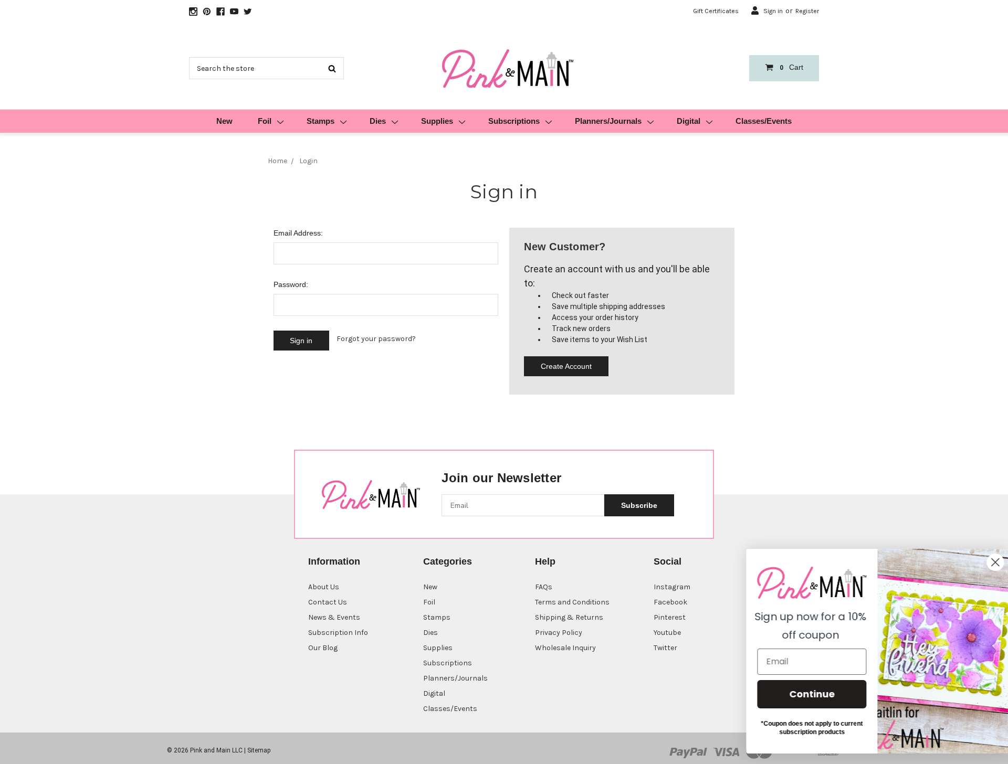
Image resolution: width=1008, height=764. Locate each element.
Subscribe (639, 505)
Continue (801, 694)
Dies (378, 120)
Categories (447, 561)
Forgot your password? (376, 338)
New (224, 120)
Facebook (670, 602)
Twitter (665, 647)
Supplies (437, 120)
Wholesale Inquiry (565, 647)
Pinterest (670, 617)
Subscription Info (338, 632)
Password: (291, 284)
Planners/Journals (608, 120)
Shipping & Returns (569, 617)
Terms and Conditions (572, 602)
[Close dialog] (984, 562)
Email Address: (298, 233)
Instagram (672, 586)
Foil (264, 120)
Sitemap (258, 750)
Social (667, 561)
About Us (323, 586)
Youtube (667, 632)
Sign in (773, 11)
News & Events (334, 617)
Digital (688, 120)
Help (545, 561)
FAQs (543, 586)
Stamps (320, 120)
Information (334, 561)
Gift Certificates (716, 11)
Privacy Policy (558, 632)
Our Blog (323, 647)
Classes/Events (764, 120)
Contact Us (327, 602)
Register (807, 11)
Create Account (566, 366)
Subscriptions (514, 120)
